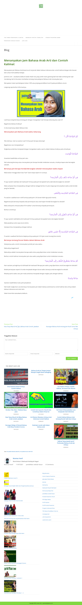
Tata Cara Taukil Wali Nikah (10, 548)
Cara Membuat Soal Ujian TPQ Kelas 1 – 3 (13, 593)
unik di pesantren (46, 517)
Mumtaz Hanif (18, 458)
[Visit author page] (7, 460)
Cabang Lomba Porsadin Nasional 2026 (13, 500)
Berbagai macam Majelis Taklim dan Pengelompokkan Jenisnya (19, 486)
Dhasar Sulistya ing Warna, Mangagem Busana (15, 563)
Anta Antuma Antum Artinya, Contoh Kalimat (16, 387)
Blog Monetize (45, 473)
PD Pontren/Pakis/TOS (47, 491)
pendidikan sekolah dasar (34, 464)
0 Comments (50, 464)
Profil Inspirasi (45, 502)
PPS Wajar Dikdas (46, 499)
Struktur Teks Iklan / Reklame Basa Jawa (16, 411)
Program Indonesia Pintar (48, 508)
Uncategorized (45, 514)
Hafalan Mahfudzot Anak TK (10, 478)
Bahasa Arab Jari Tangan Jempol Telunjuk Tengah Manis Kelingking (41, 371)
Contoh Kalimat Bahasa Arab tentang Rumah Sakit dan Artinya (66, 418)
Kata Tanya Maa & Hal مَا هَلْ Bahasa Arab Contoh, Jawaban (16, 418)
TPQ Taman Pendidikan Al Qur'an (50, 511)
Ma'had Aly (45, 485)
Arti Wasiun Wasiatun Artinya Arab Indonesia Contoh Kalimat (41, 418)
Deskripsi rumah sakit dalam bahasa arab (41, 426)
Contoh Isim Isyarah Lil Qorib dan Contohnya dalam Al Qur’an (41, 411)
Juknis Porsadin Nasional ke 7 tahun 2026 (14, 515)
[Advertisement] (41, 24)
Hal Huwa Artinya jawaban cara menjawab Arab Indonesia (65, 411)
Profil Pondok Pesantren (48, 505)
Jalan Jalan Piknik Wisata (48, 479)
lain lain (44, 482)
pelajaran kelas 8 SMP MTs (26, 451)
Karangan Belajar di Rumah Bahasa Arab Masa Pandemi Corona (16, 426)
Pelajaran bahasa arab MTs (13, 451)
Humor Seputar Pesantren (48, 476)
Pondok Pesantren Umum (48, 496)
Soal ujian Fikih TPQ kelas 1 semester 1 (13, 578)
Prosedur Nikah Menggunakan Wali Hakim (14, 533)
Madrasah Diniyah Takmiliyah (49, 488)
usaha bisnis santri (46, 520)
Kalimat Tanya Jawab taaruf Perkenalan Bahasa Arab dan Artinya (66, 443)
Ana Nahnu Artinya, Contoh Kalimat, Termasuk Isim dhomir (66, 387)
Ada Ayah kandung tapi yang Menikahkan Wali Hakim (16, 518)
